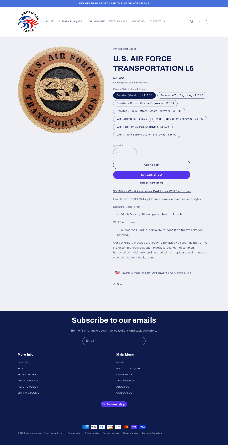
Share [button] (120, 284)
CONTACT (24, 362)
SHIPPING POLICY (29, 393)
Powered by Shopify (54, 433)
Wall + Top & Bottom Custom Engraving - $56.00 (146, 134)
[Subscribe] (141, 341)
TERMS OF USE (27, 375)
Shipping (118, 83)
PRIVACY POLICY (28, 381)
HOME (120, 362)
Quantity (118, 145)
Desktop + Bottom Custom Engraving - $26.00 (145, 103)
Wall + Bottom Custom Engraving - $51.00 (143, 127)
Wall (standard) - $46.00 (132, 119)
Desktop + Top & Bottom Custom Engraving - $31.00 (149, 111)
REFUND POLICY (28, 387)
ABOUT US (122, 387)
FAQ (20, 368)
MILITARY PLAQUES (128, 368)
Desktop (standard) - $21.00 (134, 95)
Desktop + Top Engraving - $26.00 (182, 95)
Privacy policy (92, 433)
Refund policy (75, 433)
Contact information (152, 433)
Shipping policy (130, 433)
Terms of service (111, 433)
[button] (71, 21)
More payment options (151, 183)
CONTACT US (124, 393)
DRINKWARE (124, 375)
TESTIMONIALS (125, 381)
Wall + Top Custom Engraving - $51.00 (179, 119)
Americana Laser (34, 433)
